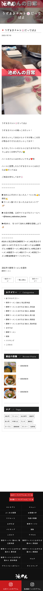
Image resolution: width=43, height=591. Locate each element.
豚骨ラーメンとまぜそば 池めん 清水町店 (21, 323)
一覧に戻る (21, 280)
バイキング (10, 340)
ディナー (25, 427)
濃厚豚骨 (16, 427)
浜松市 (7, 416)
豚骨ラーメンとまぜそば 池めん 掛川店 (20, 315)
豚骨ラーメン (6, 271)
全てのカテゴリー (12, 298)
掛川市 (7, 421)
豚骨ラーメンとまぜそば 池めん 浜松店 (20, 306)
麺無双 (30, 421)
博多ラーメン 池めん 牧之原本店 (18, 302)
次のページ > (35, 279)
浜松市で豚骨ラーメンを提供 (14, 267)
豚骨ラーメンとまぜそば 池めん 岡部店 (20, 319)
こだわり (9, 344)
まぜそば (9, 327)
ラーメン (15, 416)
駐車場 (33, 427)
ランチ (23, 421)
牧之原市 (24, 416)
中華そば (15, 421)
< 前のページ (8, 279)
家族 (7, 336)
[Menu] (38, 3)
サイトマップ (32, 566)
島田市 (31, 416)
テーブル (8, 427)
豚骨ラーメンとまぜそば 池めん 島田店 (20, 311)
